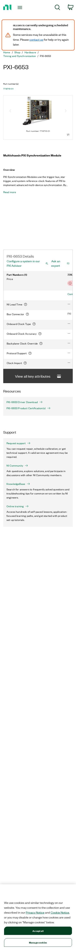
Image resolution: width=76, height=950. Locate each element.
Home (6, 52)
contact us (36, 39)
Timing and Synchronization (19, 56)
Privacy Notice (35, 912)
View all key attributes (32, 376)
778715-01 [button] (8, 88)
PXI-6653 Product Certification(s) (26, 408)
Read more (9, 192)
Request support (16, 443)
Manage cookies (38, 942)
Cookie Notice (60, 912)
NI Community (14, 465)
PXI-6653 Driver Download (22, 402)
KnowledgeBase (15, 484)
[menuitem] (57, 8)
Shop (17, 52)
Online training (15, 506)
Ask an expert (55, 263)
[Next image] (65, 111)
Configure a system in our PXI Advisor (23, 263)
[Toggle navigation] (20, 7)
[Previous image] (10, 111)
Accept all (37, 931)
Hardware (30, 52)
